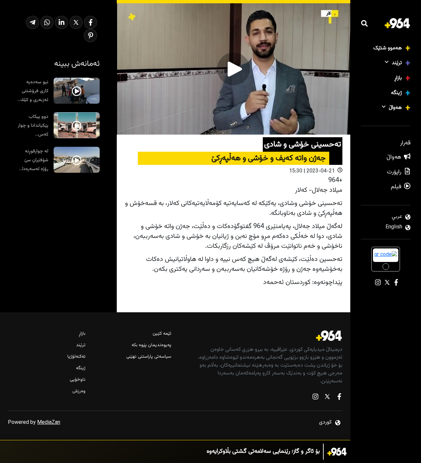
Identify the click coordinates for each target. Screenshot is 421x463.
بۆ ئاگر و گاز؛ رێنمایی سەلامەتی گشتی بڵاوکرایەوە (263, 451)
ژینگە (396, 93)
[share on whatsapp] (47, 22)
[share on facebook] (90, 22)
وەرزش (79, 391)
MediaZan (48, 423)
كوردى (325, 422)
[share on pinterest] (90, 35)
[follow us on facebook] (339, 398)
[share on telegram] (32, 22)
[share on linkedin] (61, 22)
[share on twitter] (76, 22)
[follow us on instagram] (315, 398)
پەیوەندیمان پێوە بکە (151, 345)
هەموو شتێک (387, 48)
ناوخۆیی (78, 379)
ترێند (397, 63)
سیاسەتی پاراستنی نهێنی (148, 356)
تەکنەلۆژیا (76, 356)
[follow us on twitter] (327, 398)
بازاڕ (398, 78)
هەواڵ (395, 108)
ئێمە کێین (162, 333)
